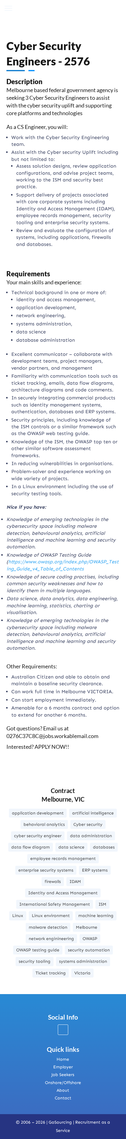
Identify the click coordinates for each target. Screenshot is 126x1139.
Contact (63, 1098)
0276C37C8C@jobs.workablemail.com (52, 736)
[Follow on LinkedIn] (63, 1029)
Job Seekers (62, 1074)
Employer (63, 1067)
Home (63, 1059)
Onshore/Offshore (63, 1082)
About (63, 1090)
